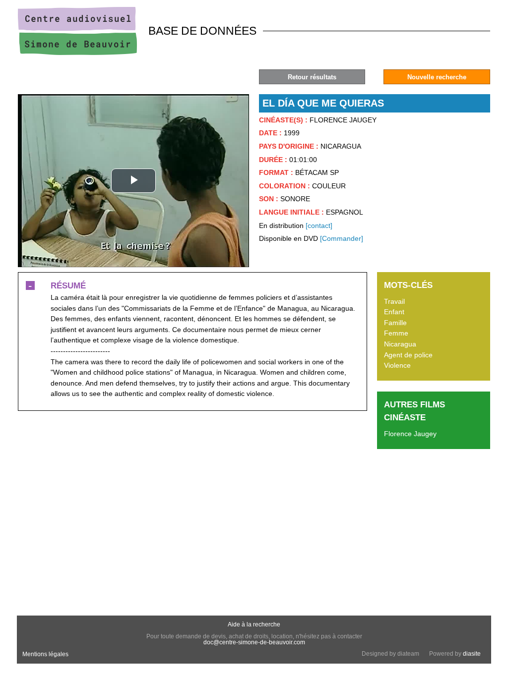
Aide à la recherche (254, 624)
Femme (396, 333)
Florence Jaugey (410, 434)
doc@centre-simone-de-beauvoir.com (254, 642)
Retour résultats (312, 77)
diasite (472, 654)
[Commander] (341, 238)
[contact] (319, 225)
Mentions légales (45, 654)
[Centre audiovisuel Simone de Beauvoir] (77, 52)
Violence (397, 365)
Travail (394, 301)
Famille (395, 323)
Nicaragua (400, 344)
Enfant (394, 312)
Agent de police (408, 355)
